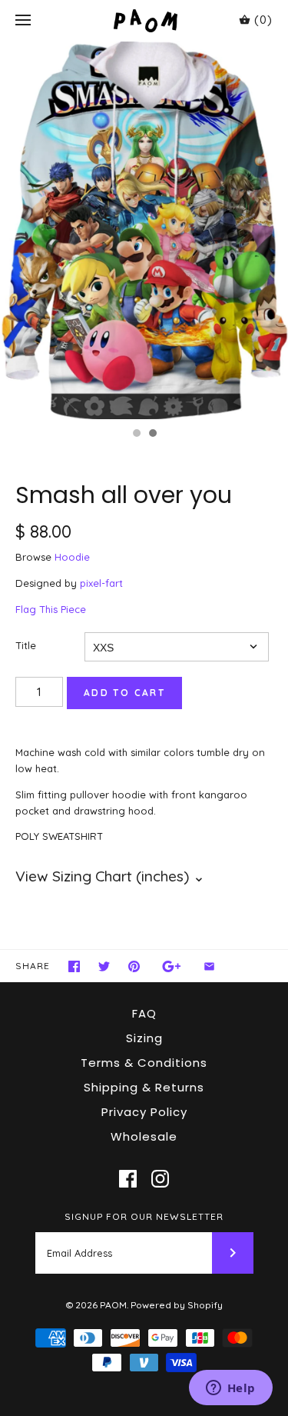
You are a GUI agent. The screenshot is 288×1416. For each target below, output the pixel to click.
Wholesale (144, 1136)
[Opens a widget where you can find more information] (230, 1389)
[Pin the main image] (134, 966)
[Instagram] (160, 1179)
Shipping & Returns (144, 1087)
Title (25, 645)
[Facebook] (128, 1179)
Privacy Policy (144, 1112)
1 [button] (136, 434)
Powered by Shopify (177, 1305)
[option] (144, 230)
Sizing (144, 1038)
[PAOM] (144, 20)
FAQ (144, 1013)
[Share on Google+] (171, 966)
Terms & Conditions (144, 1063)
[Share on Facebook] (74, 966)
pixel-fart (101, 583)
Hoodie (72, 557)
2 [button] (152, 434)
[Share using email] (209, 966)
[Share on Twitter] (104, 966)
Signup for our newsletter (144, 1216)
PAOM (113, 1305)
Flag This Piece (50, 609)
